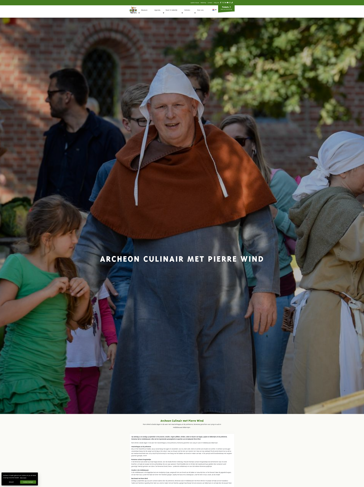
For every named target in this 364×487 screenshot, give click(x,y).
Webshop (203, 2)
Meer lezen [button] (23, 477)
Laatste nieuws (195, 2)
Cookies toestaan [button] (28, 482)
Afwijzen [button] (11, 482)
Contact (210, 2)
